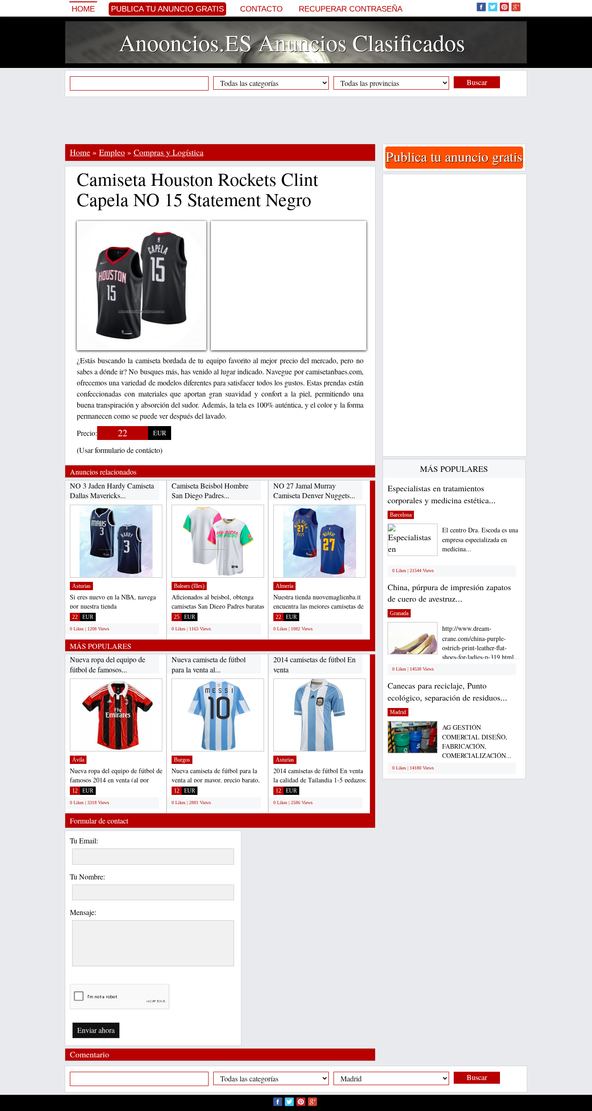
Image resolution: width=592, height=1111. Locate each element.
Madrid (398, 712)
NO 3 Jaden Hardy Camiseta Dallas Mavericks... (112, 491)
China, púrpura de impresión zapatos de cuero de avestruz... (449, 592)
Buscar (477, 82)
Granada (399, 613)
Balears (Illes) (189, 586)
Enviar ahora (96, 1030)
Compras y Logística (169, 152)
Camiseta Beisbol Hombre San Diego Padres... (210, 491)
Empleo (112, 152)
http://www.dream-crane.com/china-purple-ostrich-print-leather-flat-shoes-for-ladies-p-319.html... (480, 642)
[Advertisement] (296, 120)
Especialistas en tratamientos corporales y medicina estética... (442, 494)
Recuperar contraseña (350, 9)
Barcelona (401, 515)
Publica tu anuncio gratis (167, 9)
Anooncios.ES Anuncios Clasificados (292, 42)
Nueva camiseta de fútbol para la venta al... (209, 664)
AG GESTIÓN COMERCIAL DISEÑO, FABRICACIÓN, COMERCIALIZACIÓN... (477, 741)
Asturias (81, 586)
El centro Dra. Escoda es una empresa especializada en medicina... (480, 539)
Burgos (182, 760)
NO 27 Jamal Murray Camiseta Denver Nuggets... (314, 491)
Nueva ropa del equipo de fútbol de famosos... (107, 664)
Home (83, 9)
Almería (284, 586)
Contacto (261, 9)
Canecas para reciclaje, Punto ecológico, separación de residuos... (447, 691)
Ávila (78, 760)
